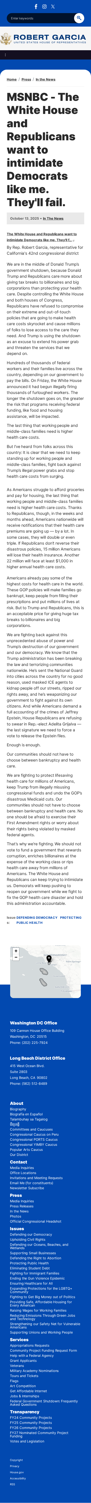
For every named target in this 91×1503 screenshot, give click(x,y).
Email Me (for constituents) (31, 1183)
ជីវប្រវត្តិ (14, 1124)
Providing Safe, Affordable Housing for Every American (41, 1303)
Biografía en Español (26, 1114)
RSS (12, 1484)
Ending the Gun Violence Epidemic (37, 1278)
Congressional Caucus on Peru (34, 1134)
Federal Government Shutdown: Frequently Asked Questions (44, 1403)
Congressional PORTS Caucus (34, 1139)
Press (26, 79)
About (16, 1103)
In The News (53, 218)
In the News (45, 79)
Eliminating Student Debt (30, 1268)
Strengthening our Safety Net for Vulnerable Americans (45, 1325)
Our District (19, 1155)
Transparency (24, 1411)
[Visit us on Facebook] (37, 6)
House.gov (17, 1472)
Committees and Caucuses (31, 1129)
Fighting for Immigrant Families (34, 1273)
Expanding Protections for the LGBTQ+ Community (41, 1290)
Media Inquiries (22, 1168)
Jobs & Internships (24, 1396)
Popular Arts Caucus (26, 1149)
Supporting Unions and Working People (41, 1332)
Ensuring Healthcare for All (31, 1283)
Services (19, 1339)
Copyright (16, 1460)
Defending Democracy (37, 917)
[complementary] (45, 971)
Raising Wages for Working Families (38, 1310)
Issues (17, 1228)
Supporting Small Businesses (33, 1253)
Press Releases (21, 1206)
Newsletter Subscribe (27, 1188)
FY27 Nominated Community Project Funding (39, 1434)
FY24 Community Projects (31, 1417)
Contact (18, 1162)
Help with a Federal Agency (32, 1355)
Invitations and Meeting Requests (36, 1178)
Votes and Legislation (27, 1441)
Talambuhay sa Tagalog (29, 1119)
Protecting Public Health (29, 1263)
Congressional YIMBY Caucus (33, 1144)
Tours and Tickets (24, 1376)
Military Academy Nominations (34, 1371)
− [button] (16, 957)
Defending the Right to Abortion (35, 1258)
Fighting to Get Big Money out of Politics (42, 1297)
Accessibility (18, 1478)
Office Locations (23, 1173)
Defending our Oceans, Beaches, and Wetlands (39, 1246)
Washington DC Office (33, 1022)
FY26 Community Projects (31, 1428)
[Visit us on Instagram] (45, 6)
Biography (18, 1109)
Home (12, 79)
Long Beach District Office (37, 1058)
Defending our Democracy (31, 1234)
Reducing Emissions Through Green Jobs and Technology (42, 1317)
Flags (14, 1381)
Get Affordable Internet (28, 1391)
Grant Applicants (23, 1360)
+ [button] (16, 951)
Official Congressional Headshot (35, 1221)
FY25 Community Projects (31, 1422)
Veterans (17, 1366)
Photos (15, 1216)
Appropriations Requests (29, 1345)
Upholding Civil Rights (27, 1239)
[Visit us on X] (54, 6)
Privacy (14, 1466)
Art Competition (23, 1386)
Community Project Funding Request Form (43, 1350)
